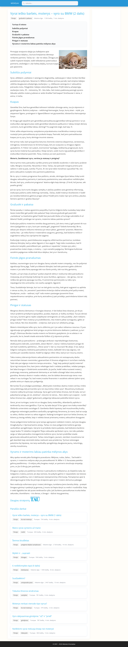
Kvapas (15, 31)
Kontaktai (72, 644)
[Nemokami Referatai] (15, 3)
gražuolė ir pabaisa (25, 18)
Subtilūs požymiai (20, 28)
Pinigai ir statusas (20, 40)
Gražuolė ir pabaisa (20, 34)
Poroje (13, 18)
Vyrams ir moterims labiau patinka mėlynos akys (33, 44)
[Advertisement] (106, 37)
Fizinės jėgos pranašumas (23, 37)
